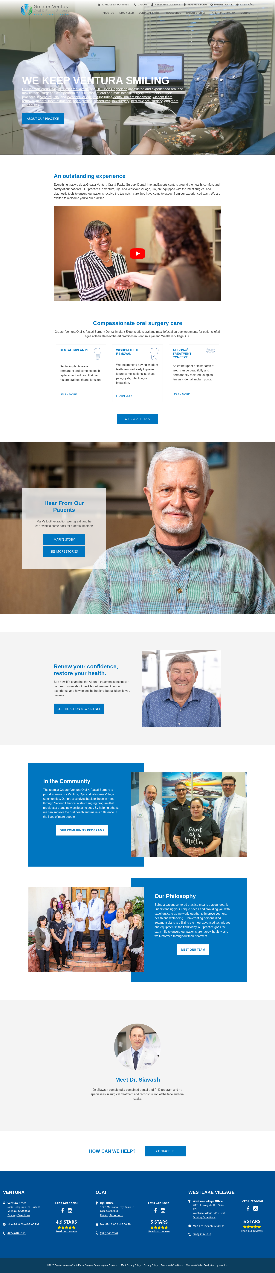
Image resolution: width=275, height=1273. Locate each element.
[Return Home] (45, 10)
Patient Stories (195, 13)
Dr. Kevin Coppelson (112, 89)
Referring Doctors (167, 4)
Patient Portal (223, 4)
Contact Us (165, 1151)
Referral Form (197, 4)
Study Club (126, 13)
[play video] (137, 253)
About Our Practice (43, 119)
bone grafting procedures (91, 101)
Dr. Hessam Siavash (73, 89)
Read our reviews (66, 1231)
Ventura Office (16, 1203)
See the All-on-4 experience (79, 709)
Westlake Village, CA (82, 97)
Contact (246, 13)
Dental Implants (149, 13)
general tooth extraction (53, 101)
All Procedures (137, 419)
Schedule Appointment (115, 4)
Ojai (56, 97)
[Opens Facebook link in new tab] (62, 1210)
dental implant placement (132, 97)
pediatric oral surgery (146, 101)
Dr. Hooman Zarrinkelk (39, 89)
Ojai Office (107, 1203)
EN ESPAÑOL (247, 4)
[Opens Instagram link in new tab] (70, 1210)
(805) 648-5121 (16, 1233)
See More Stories (64, 551)
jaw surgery (120, 101)
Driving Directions (18, 1215)
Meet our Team (193, 950)
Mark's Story (64, 539)
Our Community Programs (81, 830)
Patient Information (223, 13)
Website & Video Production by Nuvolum (207, 1265)
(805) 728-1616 (202, 1234)
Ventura (46, 97)
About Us (108, 13)
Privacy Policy (151, 1265)
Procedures (173, 13)
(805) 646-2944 (109, 1233)
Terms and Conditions (172, 1265)
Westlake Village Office (208, 1201)
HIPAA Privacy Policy (130, 1265)
